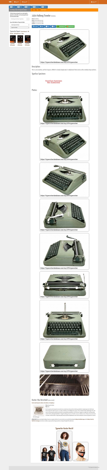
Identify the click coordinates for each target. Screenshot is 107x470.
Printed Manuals (24, 31)
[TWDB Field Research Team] (80, 451)
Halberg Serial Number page (80, 419)
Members (93, 2)
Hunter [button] (42, 26)
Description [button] (36, 26)
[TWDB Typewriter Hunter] (48, 453)
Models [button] (20, 7)
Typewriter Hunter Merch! (64, 428)
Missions (24, 2)
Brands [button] (12, 7)
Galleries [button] (27, 7)
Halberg (35, 9)
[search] (19, 25)
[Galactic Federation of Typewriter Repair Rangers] (64, 446)
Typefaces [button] (36, 7)
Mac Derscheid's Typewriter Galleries (38, 402)
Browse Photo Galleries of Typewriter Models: (17, 22)
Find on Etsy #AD (71, 26)
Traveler (39, 9)
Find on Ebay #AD (62, 26)
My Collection (46, 402)
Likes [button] (53, 26)
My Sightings (52, 402)
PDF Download (12, 45)
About (16, 2)
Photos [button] (48, 26)
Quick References (17, 33)
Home (33, 9)
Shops (22, 33)
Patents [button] (44, 7)
